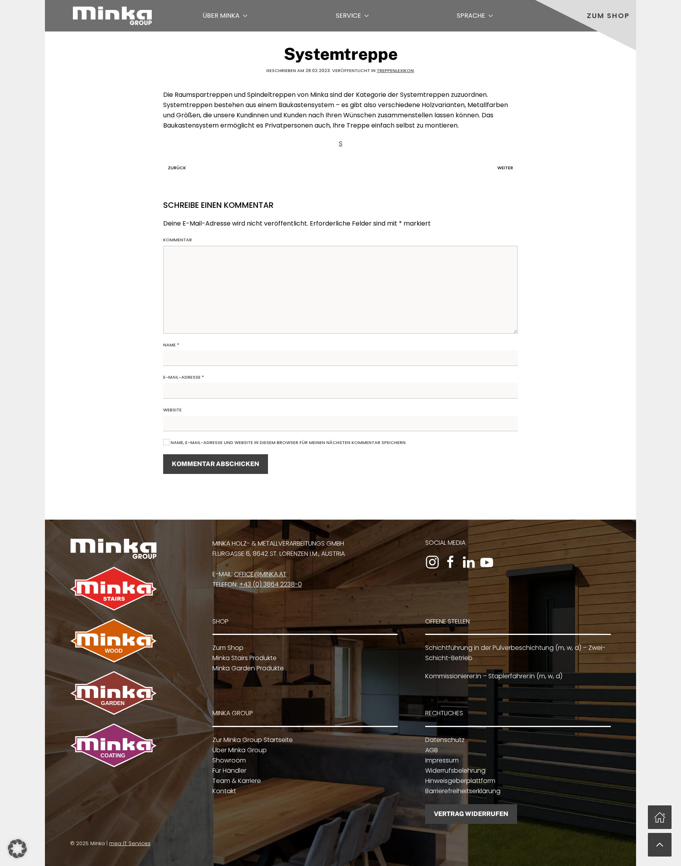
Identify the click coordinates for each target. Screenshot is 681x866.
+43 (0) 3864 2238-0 (270, 584)
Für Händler (229, 770)
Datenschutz (445, 739)
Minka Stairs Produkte (244, 657)
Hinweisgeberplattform (460, 780)
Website (172, 410)
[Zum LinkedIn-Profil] (468, 562)
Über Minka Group (239, 750)
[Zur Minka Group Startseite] (113, 548)
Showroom (229, 760)
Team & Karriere (236, 780)
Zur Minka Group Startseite (252, 739)
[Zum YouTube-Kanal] (487, 562)
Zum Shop (608, 15)
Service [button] (348, 15)
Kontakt (224, 791)
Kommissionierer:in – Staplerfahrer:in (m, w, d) (493, 676)
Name (171, 345)
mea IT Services (130, 843)
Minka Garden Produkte (248, 668)
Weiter (505, 168)
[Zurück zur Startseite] (112, 15)
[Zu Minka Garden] (113, 692)
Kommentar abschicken (215, 464)
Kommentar (177, 240)
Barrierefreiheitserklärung (463, 791)
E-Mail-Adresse (183, 377)
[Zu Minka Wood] (113, 640)
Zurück (177, 168)
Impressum (442, 760)
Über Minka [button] (221, 15)
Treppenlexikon (395, 70)
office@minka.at (260, 574)
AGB (431, 750)
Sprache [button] (471, 15)
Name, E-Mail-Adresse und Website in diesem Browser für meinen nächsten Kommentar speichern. (288, 442)
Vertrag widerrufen (471, 814)
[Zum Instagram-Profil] (432, 562)
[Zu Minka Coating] (113, 744)
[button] (660, 845)
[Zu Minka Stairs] (113, 588)
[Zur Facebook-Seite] (450, 562)
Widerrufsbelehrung (455, 770)
